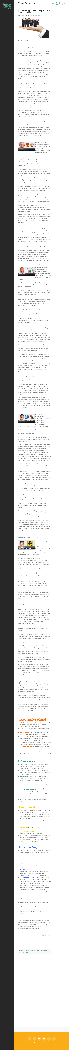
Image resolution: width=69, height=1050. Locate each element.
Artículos (31, 15)
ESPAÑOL (35, 1042)
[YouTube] (44, 1039)
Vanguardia (48, 935)
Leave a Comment (39, 15)
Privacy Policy (46, 1042)
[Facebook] (29, 1039)
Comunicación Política (34, 950)
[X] (34, 1039)
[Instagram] (49, 1039)
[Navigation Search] (7, 19)
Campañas (26, 950)
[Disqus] (34, 971)
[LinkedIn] (39, 1039)
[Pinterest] (54, 1039)
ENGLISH (40, 1042)
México (26, 952)
